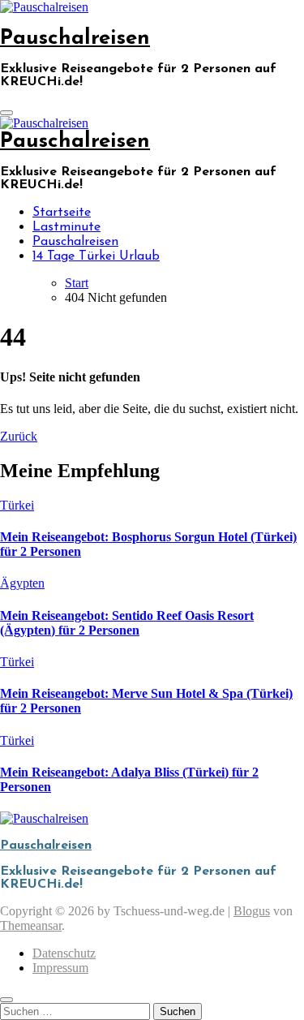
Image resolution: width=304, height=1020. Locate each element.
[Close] (6, 999)
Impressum (60, 968)
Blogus (251, 911)
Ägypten (22, 583)
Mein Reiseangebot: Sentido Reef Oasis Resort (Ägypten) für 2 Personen (127, 623)
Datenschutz (64, 953)
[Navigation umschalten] (6, 112)
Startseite (61, 212)
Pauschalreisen (75, 38)
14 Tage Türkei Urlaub (96, 256)
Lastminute (66, 227)
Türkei (17, 505)
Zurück (18, 436)
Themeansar (31, 925)
